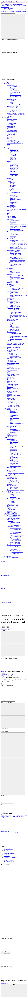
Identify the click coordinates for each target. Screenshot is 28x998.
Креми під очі (13, 107)
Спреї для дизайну (15, 327)
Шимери (12, 447)
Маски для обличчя (15, 97)
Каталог (7, 8)
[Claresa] (3, 684)
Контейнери (13, 313)
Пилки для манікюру (15, 251)
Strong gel (12, 157)
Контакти (6, 9)
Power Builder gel (14, 151)
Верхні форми (13, 207)
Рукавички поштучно (15, 525)
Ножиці (12, 270)
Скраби (12, 103)
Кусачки (12, 271)
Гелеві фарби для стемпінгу (17, 278)
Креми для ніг (13, 443)
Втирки (12, 322)
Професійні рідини (15, 192)
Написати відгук (5, 629)
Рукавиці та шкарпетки (16, 339)
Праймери (12, 241)
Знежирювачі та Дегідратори (17, 240)
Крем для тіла (13, 450)
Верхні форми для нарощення (18, 224)
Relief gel (12, 182)
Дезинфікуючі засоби (15, 309)
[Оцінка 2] (13, 751)
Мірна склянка (14, 554)
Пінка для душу (14, 461)
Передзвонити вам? (5, 953)
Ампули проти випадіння (16, 423)
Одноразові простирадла (16, 529)
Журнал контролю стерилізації (18, 317)
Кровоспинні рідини (15, 247)
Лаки (11, 416)
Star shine (12, 183)
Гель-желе (12, 237)
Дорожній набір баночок (16, 552)
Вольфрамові (13, 202)
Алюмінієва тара (14, 546)
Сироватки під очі (15, 109)
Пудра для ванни (14, 464)
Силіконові (13, 195)
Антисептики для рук (15, 466)
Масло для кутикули (15, 267)
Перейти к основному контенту (9, 1)
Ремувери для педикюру (16, 286)
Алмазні (12, 205)
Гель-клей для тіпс (15, 229)
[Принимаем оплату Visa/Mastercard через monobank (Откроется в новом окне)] (14, 818)
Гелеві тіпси (13, 227)
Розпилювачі (13, 549)
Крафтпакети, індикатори (17, 315)
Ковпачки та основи (15, 199)
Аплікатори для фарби (16, 550)
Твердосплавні (14, 196)
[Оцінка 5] (13, 788)
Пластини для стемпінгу (16, 275)
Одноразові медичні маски (17, 535)
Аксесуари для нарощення (17, 230)
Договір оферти (8, 858)
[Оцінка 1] (13, 738)
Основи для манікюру (16, 254)
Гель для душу (14, 444)
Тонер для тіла (14, 463)
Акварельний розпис (15, 330)
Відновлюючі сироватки (16, 420)
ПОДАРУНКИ (8, 556)
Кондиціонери (14, 412)
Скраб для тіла (14, 453)
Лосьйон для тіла (14, 451)
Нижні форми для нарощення (18, 226)
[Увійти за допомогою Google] (13, 721)
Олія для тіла (13, 449)
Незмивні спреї (14, 415)
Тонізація (12, 88)
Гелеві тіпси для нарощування (18, 209)
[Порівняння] (13, 32)
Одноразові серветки (15, 538)
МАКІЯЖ (6, 117)
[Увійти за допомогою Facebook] (13, 709)
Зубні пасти (13, 474)
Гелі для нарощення (15, 220)
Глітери (12, 323)
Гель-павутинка (14, 234)
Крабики (12, 502)
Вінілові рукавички (15, 523)
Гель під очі (13, 112)
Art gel (11, 188)
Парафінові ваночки (15, 333)
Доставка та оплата (9, 853)
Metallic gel (13, 185)
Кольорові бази (14, 168)
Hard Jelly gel (13, 154)
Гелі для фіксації (14, 418)
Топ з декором (13, 176)
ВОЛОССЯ (7, 408)
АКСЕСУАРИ (7, 491)
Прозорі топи (13, 175)
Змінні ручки (13, 305)
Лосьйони (12, 93)
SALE (5, 559)
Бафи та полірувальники (16, 258)
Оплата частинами (21, 11)
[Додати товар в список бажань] (13, 650)
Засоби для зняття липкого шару (18, 243)
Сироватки (13, 89)
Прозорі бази (13, 164)
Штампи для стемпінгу (16, 279)
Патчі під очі (13, 110)
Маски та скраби (14, 356)
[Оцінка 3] (13, 763)
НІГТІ (5, 147)
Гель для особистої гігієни (17, 446)
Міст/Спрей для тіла (15, 454)
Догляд (12, 191)
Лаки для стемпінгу (15, 277)
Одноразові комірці (15, 542)
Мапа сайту (7, 856)
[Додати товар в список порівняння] (13, 637)
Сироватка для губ (15, 104)
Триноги (12, 285)
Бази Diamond (13, 169)
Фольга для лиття (14, 326)
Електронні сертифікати (15, 9)
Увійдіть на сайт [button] (5, 656)
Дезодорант (13, 432)
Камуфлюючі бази (15, 167)
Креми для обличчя (15, 92)
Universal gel (13, 155)
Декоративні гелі (14, 329)
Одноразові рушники (15, 528)
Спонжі (12, 495)
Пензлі (12, 494)
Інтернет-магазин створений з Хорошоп (11, 832)
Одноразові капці (14, 530)
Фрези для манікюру (15, 306)
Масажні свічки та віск (16, 357)
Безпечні (12, 203)
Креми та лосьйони (15, 354)
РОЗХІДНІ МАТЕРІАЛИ (10, 514)
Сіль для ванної (14, 442)
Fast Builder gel (14, 150)
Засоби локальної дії (15, 96)
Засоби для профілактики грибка (18, 248)
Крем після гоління (15, 430)
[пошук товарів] (13, 20)
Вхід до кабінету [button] (8, 849)
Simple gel (12, 152)
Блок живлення (14, 294)
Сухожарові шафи (14, 310)
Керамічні (12, 200)
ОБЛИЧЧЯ (7, 83)
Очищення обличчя (15, 86)
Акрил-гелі (13, 222)
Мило (11, 460)
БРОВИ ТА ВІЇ (8, 358)
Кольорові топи (14, 174)
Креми (11, 422)
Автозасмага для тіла (15, 457)
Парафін (12, 334)
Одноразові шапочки (15, 536)
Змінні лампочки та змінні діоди (18, 295)
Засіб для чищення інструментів (18, 316)
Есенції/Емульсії (14, 90)
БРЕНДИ (6, 82)
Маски (11, 102)
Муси (11, 419)
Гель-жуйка (13, 233)
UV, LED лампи (14, 292)
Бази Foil (12, 171)
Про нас (3, 8)
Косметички (13, 497)
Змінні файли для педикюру (17, 261)
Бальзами (12, 100)
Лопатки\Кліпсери (15, 272)
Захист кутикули (14, 281)
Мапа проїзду (4, 983)
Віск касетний (14, 488)
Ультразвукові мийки (15, 312)
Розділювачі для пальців (16, 288)
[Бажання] (14, 46)
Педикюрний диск (15, 289)
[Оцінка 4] (13, 776)
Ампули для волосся (15, 425)
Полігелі (12, 223)
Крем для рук (13, 440)
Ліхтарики (12, 296)
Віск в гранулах (14, 487)
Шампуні (12, 411)
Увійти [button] (2, 671)
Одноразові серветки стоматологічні (15, 533)
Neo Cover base (14, 165)
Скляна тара (13, 547)
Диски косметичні (15, 543)
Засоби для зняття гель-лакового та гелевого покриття (18, 245)
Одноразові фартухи (15, 539)
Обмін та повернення (10, 11)
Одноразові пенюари (15, 540)
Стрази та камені (14, 325)
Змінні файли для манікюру (17, 260)
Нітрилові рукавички (15, 522)
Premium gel (13, 158)
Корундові (12, 198)
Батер (11, 456)
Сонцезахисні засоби (15, 95)
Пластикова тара (14, 553)
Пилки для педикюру (15, 253)
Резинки (12, 501)
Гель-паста (13, 236)
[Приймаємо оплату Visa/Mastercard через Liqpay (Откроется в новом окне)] (14, 815)
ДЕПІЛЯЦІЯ (7, 475)
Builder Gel (13, 159)
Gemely (12, 179)
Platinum (12, 186)
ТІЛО (5, 437)
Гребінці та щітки (14, 499)
